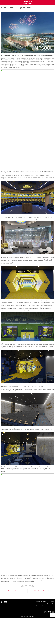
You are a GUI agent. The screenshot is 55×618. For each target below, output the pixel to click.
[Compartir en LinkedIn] (33, 586)
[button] (1, 2)
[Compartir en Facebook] (24, 586)
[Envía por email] (29, 586)
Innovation (43, 601)
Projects (38, 601)
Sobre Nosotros (50, 603)
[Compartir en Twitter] (26, 586)
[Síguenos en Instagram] (46, 612)
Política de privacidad (39, 605)
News (48, 601)
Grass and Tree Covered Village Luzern (12, 590)
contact (52, 601)
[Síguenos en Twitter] (49, 612)
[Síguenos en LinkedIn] (51, 612)
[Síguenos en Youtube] (53, 612)
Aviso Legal (51, 607)
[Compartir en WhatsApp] (22, 586)
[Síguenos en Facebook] (44, 612)
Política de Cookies (50, 605)
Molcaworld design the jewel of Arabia (43, 590)
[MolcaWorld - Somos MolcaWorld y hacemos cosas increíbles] (27, 2)
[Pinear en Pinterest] (31, 586)
